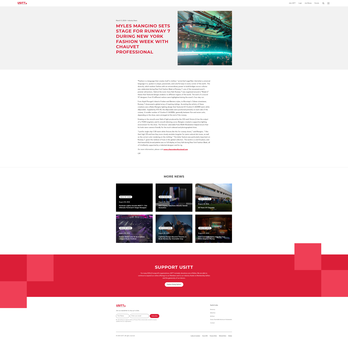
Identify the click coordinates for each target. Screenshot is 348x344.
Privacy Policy (213, 335)
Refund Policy (222, 335)
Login (300, 3)
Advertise (212, 312)
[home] (22, 3)
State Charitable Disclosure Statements (221, 319)
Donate (317, 3)
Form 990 (205, 335)
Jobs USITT (292, 3)
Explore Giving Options (174, 284)
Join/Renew (308, 3)
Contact (212, 323)
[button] (328, 3)
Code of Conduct (195, 335)
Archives (212, 316)
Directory (212, 309)
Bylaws (230, 335)
